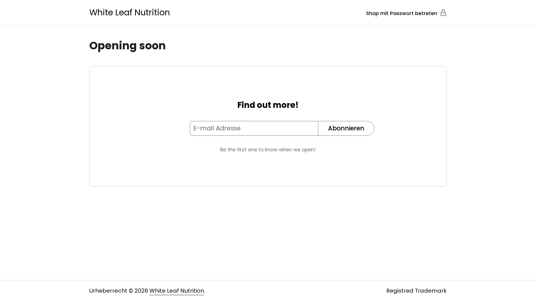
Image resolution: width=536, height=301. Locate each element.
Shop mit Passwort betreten (401, 13)
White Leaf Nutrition (129, 12)
